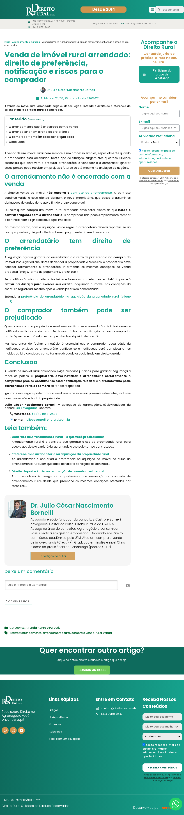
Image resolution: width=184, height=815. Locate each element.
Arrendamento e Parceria (26, 42)
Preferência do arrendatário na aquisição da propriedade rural (60, 454)
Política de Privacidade (151, 180)
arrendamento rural (56, 633)
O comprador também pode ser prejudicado (41, 137)
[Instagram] (13, 730)
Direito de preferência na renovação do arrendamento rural (58, 471)
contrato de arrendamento (91, 193)
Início (7, 42)
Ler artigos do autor (53, 556)
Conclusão (17, 142)
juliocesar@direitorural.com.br (48, 420)
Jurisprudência (58, 717)
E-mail (144, 122)
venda (107, 633)
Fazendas (55, 724)
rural (99, 633)
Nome (144, 107)
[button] (152, 10)
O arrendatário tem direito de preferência (39, 132)
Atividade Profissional (157, 136)
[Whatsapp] (5, 730)
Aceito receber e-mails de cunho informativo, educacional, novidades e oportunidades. (157, 156)
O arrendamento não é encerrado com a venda (43, 127)
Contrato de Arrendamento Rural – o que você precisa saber (58, 437)
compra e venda (82, 633)
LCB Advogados (26, 408)
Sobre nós (55, 731)
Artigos (53, 710)
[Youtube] (21, 730)
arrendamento (31, 633)
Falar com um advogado (64, 739)
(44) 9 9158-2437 (44, 414)
